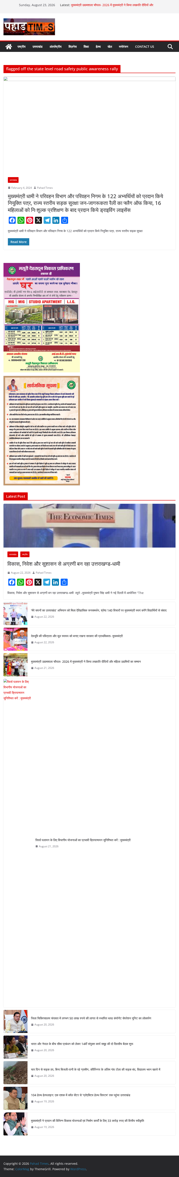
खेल (110, 46)
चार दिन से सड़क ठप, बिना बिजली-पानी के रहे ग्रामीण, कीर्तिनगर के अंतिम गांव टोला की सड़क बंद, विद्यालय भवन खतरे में (96, 1069)
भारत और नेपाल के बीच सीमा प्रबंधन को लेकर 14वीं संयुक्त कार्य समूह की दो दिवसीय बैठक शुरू (82, 1044)
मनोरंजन (123, 46)
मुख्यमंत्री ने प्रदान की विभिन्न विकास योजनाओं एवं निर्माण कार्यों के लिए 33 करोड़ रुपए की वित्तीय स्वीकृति (87, 1121)
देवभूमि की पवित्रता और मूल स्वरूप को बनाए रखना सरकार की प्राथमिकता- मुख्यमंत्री (77, 636)
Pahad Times (45, 188)
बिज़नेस (73, 46)
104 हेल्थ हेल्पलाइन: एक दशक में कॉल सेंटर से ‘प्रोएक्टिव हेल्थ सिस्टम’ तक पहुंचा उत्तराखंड (80, 1095)
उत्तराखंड (38, 46)
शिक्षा (86, 46)
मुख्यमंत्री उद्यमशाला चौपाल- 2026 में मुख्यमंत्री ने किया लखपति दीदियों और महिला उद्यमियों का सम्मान (86, 661)
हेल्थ (98, 46)
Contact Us (144, 46)
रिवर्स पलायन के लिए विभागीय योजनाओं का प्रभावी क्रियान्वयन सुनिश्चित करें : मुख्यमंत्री (83, 840)
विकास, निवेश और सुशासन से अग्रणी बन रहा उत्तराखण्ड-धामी (64, 563)
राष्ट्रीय (21, 46)
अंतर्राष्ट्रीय (56, 46)
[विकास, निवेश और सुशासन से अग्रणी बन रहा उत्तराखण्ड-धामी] (89, 526)
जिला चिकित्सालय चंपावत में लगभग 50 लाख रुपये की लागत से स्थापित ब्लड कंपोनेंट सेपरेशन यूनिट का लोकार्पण (91, 1018)
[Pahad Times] (8, 46)
